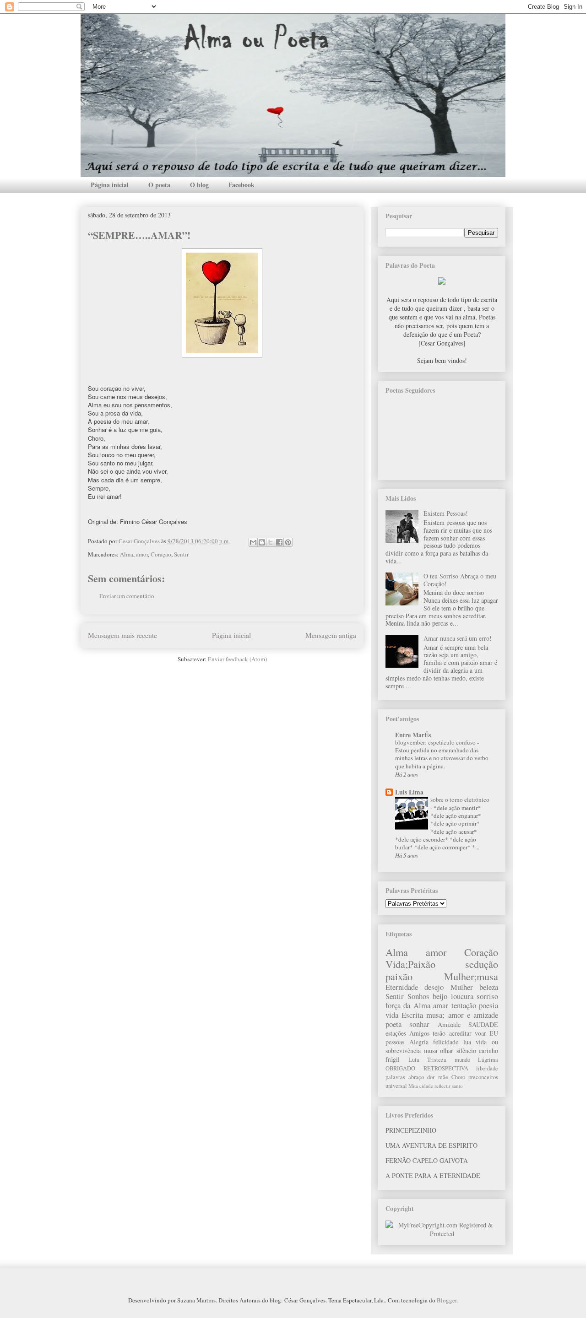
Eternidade (401, 987)
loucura (462, 996)
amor (142, 554)
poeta (393, 1024)
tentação (463, 1005)
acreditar (460, 1033)
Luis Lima (409, 792)
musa (430, 1050)
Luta (413, 1060)
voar (480, 1033)
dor (430, 1077)
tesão (439, 1033)
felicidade (445, 1041)
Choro (458, 1077)
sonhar (419, 1024)
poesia (488, 1005)
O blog (199, 184)
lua (467, 1041)
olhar (446, 1050)
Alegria (419, 1041)
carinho (488, 1050)
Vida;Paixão (410, 964)
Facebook (241, 184)
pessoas (394, 1041)
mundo (462, 1060)
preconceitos (483, 1077)
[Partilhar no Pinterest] (288, 542)
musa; (435, 1015)
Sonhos (418, 996)
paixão (398, 976)
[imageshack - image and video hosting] (441, 282)
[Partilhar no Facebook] (279, 542)
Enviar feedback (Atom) (237, 659)
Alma (126, 554)
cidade (426, 1085)
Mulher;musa (471, 976)
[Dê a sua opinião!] (261, 542)
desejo (434, 987)
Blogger (446, 1300)
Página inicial (110, 184)
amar (440, 1005)
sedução (481, 964)
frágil (392, 1059)
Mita (413, 1085)
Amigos (419, 1033)
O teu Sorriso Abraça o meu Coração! (459, 580)
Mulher (461, 987)
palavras (395, 1077)
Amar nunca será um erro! (457, 638)
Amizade (449, 1024)
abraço (416, 1077)
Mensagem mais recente (122, 635)
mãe (443, 1077)
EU (493, 1033)
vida (391, 1015)
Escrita (412, 1015)
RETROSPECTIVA (445, 1068)
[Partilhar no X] (270, 542)
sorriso (487, 996)
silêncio (466, 1050)
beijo (440, 996)
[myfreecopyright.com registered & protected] (441, 1233)
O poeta (159, 184)
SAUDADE (483, 1024)
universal (396, 1086)
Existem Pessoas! (445, 513)
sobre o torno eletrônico (459, 799)
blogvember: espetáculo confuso (436, 742)
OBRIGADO (400, 1068)
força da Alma (407, 1005)
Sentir (181, 554)
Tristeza (436, 1060)
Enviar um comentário (126, 596)
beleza (488, 987)
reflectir (442, 1085)
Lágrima (488, 1060)
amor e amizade (473, 1015)
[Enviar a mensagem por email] (253, 542)
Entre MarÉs (413, 735)
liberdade (487, 1068)
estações (395, 1033)
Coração (161, 554)
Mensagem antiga (330, 635)
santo (457, 1085)
